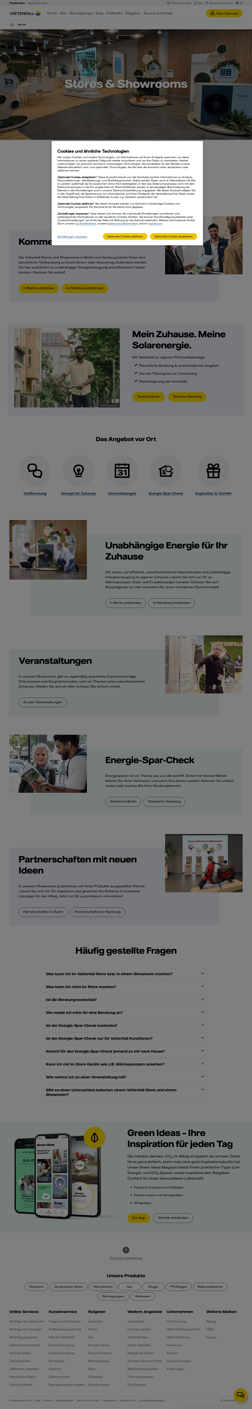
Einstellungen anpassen (72, 236)
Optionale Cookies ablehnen (125, 236)
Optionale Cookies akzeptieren (174, 236)
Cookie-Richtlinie (85, 223)
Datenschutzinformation (123, 223)
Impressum (155, 223)
